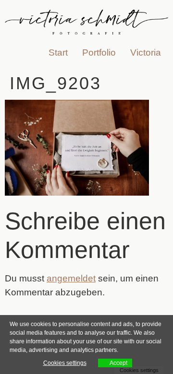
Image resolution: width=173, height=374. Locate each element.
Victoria (145, 52)
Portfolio (99, 52)
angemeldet (71, 278)
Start (58, 52)
